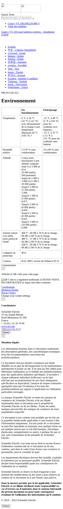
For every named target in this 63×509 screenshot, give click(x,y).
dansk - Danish (15, 72)
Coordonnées (8, 287)
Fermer (6, 332)
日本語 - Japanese (17, 62)
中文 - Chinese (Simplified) (22, 50)
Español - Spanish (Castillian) (23, 78)
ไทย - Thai (13, 69)
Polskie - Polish (16, 59)
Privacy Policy (8, 292)
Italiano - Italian (16, 56)
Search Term (7, 14)
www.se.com (8, 326)
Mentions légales (9, 290)
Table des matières (17, 26)
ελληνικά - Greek (17, 53)
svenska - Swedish (17, 65)
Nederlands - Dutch (18, 87)
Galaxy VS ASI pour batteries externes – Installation (28, 32)
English (12, 47)
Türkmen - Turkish (17, 81)
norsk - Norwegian (17, 84)
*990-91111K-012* (11, 329)
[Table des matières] (2, 38)
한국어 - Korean (16, 75)
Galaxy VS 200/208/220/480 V (24, 23)
